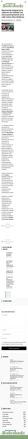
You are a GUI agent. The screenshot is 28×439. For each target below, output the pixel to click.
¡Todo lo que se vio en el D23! (18, 402)
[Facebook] (10, 437)
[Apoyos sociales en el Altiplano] (5, 395)
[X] (12, 437)
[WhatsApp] (15, 437)
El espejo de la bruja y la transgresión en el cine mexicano (16, 377)
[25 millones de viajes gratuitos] (3, 253)
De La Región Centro (14, 366)
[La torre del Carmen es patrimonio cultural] (5, 388)
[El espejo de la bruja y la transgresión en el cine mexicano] (5, 376)
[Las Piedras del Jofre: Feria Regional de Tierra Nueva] (3, 261)
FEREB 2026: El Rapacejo (9, 271)
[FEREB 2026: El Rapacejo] (3, 271)
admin (11, 371)
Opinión (11, 359)
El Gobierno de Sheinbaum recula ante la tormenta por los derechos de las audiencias (10, 282)
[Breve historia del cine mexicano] (5, 369)
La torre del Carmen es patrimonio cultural (16, 388)
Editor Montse (12, 362)
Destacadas (12, 385)
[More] (7, 38)
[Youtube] (18, 437)
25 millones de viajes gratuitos (9, 254)
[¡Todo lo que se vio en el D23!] (5, 402)
